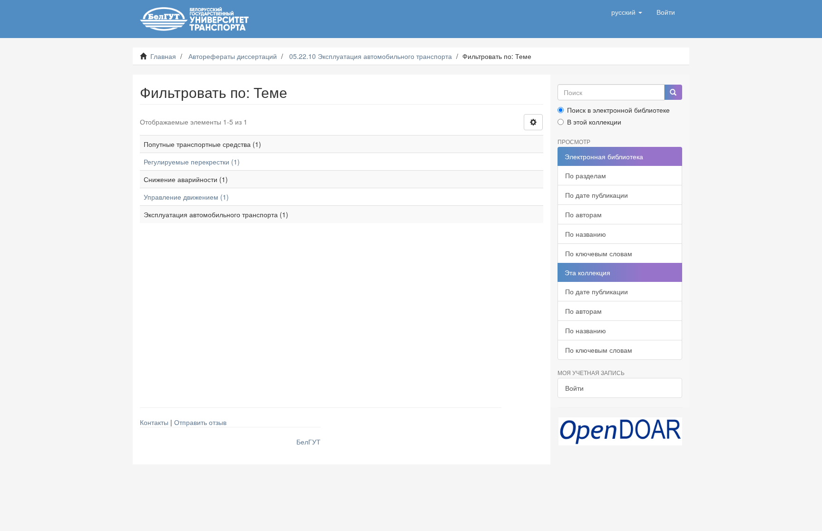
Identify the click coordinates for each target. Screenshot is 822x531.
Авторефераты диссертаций (232, 56)
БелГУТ (308, 441)
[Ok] (673, 92)
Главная (163, 56)
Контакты (154, 422)
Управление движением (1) (186, 197)
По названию (585, 234)
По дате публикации (596, 195)
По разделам (585, 175)
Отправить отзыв (200, 422)
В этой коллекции (594, 121)
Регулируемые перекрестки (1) (192, 161)
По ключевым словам (598, 253)
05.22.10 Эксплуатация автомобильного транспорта (370, 56)
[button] (626, 12)
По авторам (583, 214)
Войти (574, 388)
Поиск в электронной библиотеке (618, 110)
